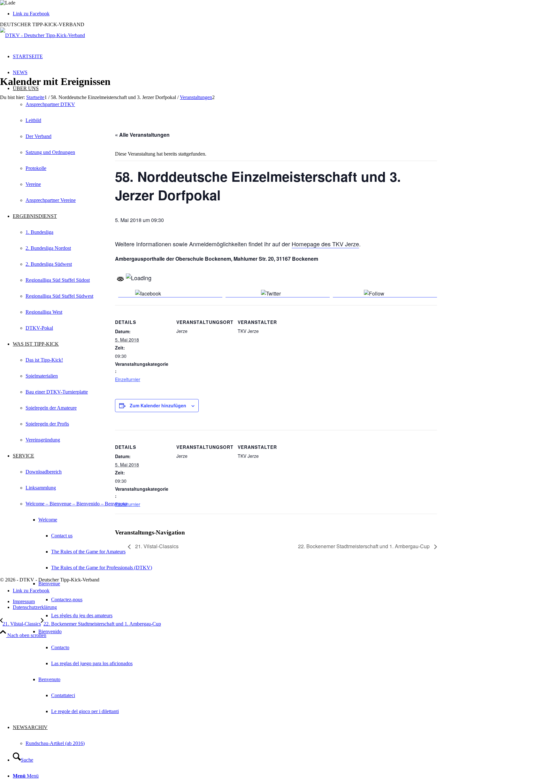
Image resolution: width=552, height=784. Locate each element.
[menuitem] (301, 616)
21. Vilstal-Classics (156, 546)
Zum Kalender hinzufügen (158, 405)
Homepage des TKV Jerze (325, 244)
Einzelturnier (127, 379)
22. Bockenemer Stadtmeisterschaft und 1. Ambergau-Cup (364, 546)
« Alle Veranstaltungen (142, 134)
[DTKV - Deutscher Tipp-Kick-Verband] (42, 35)
